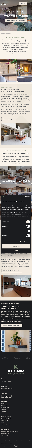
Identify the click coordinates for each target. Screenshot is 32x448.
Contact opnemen (5, 424)
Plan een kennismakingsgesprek (11, 325)
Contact (23, 3)
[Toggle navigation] (29, 3)
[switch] (28, 226)
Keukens (3, 403)
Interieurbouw (4, 405)
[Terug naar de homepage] (4, 3)
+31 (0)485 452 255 (6, 381)
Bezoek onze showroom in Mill (11, 270)
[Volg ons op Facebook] (6, 396)
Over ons (3, 409)
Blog (2, 422)
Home (3, 33)
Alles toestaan (16, 246)
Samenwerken (4, 420)
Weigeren (16, 250)
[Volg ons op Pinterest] (2, 396)
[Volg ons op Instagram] (10, 396)
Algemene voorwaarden (26, 440)
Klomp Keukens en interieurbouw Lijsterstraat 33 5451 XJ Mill (9, 433)
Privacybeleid (4, 443)
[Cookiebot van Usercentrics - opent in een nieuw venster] (23, 197)
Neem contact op (7, 119)
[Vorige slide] (2, 358)
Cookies (10, 443)
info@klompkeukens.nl (7, 388)
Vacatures (3, 411)
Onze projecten (5, 407)
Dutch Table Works (6, 418)
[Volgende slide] (29, 358)
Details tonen (23, 241)
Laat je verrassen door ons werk (15, 20)
